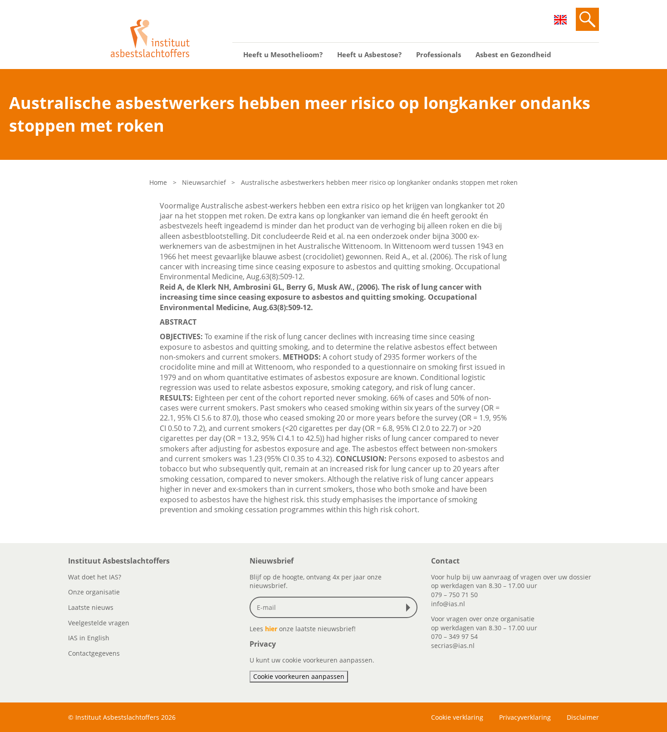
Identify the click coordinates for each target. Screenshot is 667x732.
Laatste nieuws (90, 607)
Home (158, 182)
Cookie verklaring (457, 717)
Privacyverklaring (525, 717)
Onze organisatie (94, 592)
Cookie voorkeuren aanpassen (298, 676)
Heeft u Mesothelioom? (283, 54)
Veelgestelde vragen (98, 622)
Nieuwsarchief (204, 182)
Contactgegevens (94, 653)
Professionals (438, 54)
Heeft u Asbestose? (369, 54)
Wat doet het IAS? (94, 577)
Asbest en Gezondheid (513, 54)
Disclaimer (583, 717)
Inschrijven (410, 607)
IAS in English (88, 637)
